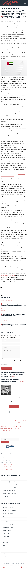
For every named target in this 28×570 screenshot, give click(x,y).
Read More (4, 308)
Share (2, 284)
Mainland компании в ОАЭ (9, 479)
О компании (5, 496)
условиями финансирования (8, 275)
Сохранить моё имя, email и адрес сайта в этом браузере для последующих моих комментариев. (13, 362)
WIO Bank (5, 554)
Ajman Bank (5, 516)
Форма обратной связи (7, 469)
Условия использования (7, 565)
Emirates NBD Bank (7, 530)
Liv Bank (5, 539)
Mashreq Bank (6, 542)
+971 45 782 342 (7, 466)
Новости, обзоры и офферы (13, 13)
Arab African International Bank (10, 507)
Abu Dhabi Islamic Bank (8, 513)
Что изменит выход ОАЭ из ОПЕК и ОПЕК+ (11, 426)
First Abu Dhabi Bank (7, 536)
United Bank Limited (7, 551)
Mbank (4, 545)
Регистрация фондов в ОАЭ (9, 487)
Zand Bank (5, 556)
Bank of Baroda (6, 519)
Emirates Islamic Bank (8, 527)
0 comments (24, 13)
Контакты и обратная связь (9, 493)
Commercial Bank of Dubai (9, 524)
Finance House (6, 533)
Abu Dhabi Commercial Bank (9, 510)
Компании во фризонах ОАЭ (9, 482)
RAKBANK (5, 548)
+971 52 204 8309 (8, 464)
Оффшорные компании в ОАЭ (10, 484)
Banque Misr (5, 521)
